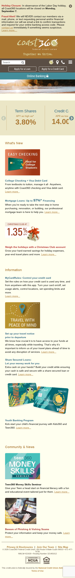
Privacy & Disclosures (20, 547)
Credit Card (64, 111)
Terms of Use (37, 571)
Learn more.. (12, 191)
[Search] (22, 62)
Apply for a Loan (22, 69)
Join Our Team (45, 547)
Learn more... (9, 30)
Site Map (63, 547)
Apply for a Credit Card (53, 69)
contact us (7, 27)
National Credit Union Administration (55, 568)
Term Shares (25, 111)
